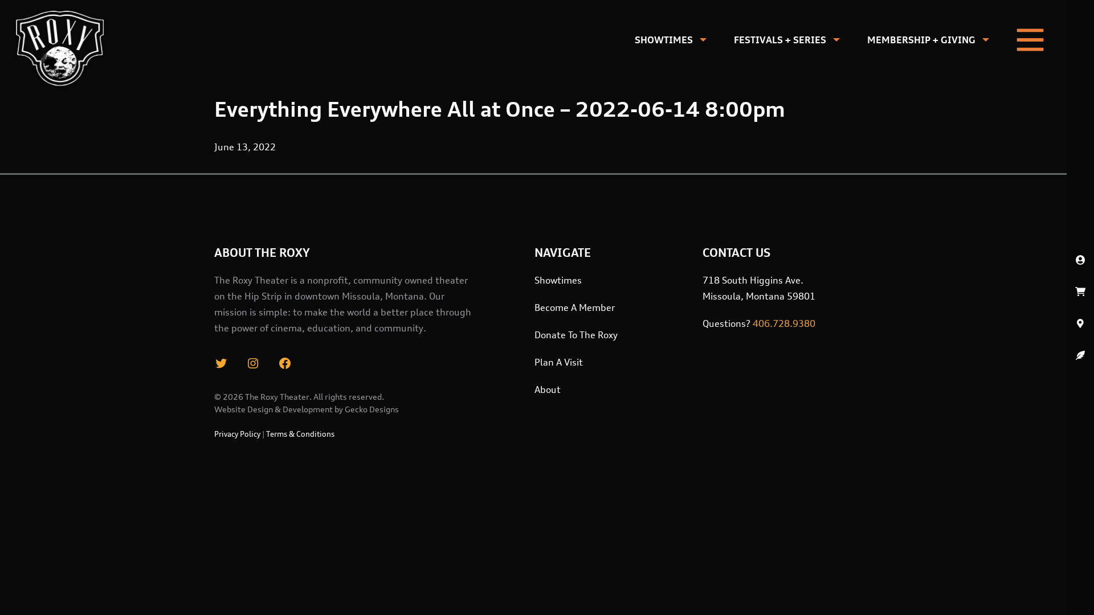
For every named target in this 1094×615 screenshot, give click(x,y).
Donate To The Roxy (576, 335)
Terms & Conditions (300, 433)
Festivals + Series (780, 40)
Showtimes (664, 40)
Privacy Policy (237, 433)
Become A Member (574, 307)
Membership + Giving (921, 40)
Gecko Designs (372, 409)
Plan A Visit (558, 362)
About (547, 389)
